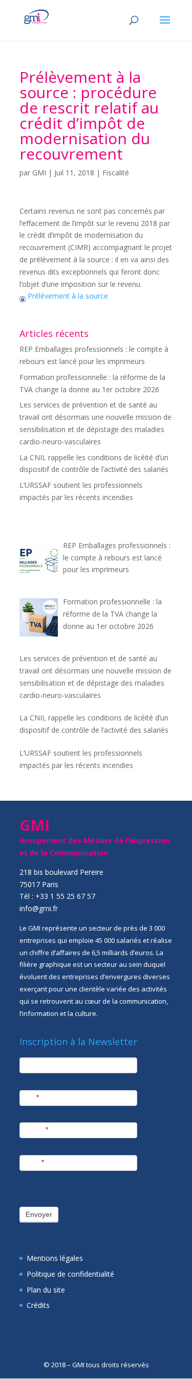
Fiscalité (115, 172)
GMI (39, 172)
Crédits (38, 1305)
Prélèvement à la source (67, 296)
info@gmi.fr (38, 908)
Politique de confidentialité (70, 1274)
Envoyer (39, 1214)
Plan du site (46, 1290)
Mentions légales (55, 1258)
